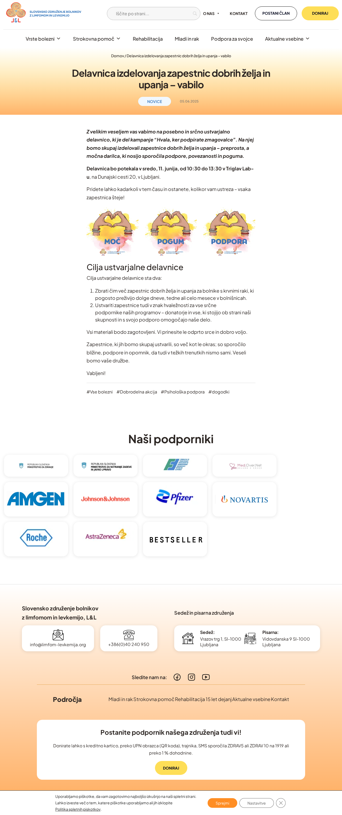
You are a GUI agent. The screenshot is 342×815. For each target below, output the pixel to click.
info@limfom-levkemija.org (58, 644)
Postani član (276, 13)
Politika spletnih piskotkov (77, 808)
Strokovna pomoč (153, 699)
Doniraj (320, 13)
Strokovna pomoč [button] (93, 39)
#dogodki (219, 392)
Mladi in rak (187, 39)
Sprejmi (222, 802)
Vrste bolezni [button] (40, 39)
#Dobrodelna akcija (136, 392)
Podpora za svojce (232, 39)
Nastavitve (256, 802)
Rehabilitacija (148, 39)
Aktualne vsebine (284, 39)
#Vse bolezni (100, 392)
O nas (209, 13)
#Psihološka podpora (183, 392)
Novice (154, 101)
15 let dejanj (219, 699)
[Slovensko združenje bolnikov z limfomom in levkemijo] (43, 13)
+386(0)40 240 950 (128, 644)
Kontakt (239, 13)
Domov (117, 55)
